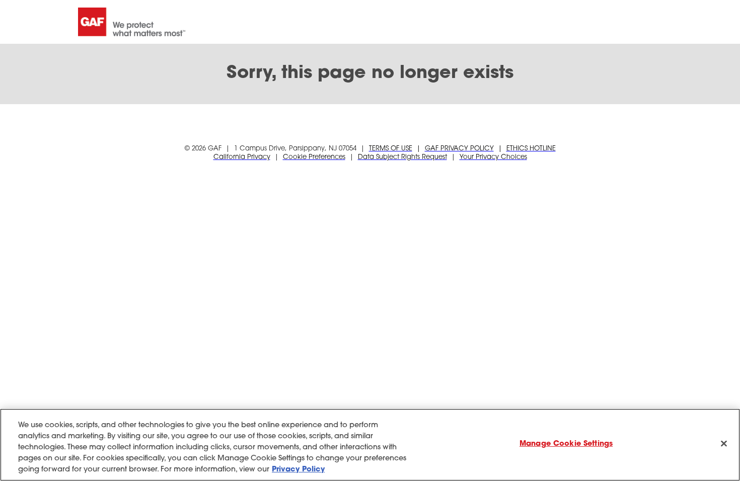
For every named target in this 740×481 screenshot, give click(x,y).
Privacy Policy (298, 469)
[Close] (724, 444)
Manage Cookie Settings (566, 444)
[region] (370, 445)
